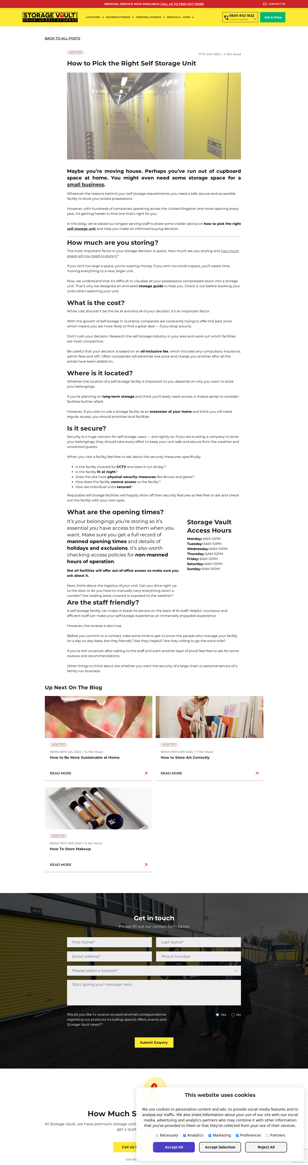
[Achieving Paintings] (209, 698)
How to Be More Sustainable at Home (85, 757)
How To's (75, 52)
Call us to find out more (182, 4)
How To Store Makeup (70, 849)
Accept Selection (220, 1147)
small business (85, 184)
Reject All (266, 1147)
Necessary (169, 1135)
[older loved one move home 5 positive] (99, 698)
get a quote (128, 1129)
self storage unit (81, 229)
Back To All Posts (62, 38)
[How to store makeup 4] (99, 789)
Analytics (195, 1135)
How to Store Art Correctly (185, 757)
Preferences (250, 1135)
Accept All (174, 1147)
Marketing (222, 1135)
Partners (277, 1135)
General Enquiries (239, 19)
